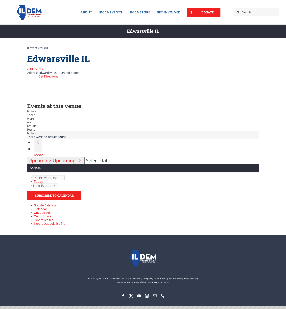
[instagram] (147, 296)
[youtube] (139, 296)
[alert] (28, 120)
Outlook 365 (42, 213)
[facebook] (123, 296)
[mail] (155, 296)
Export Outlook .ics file (49, 224)
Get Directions (48, 76)
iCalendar (40, 209)
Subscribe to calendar (54, 195)
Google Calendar (45, 205)
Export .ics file (43, 220)
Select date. (99, 160)
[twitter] (131, 296)
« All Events (35, 69)
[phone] (163, 296)
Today (38, 155)
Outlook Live (42, 216)
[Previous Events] (38, 142)
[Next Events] (38, 148)
